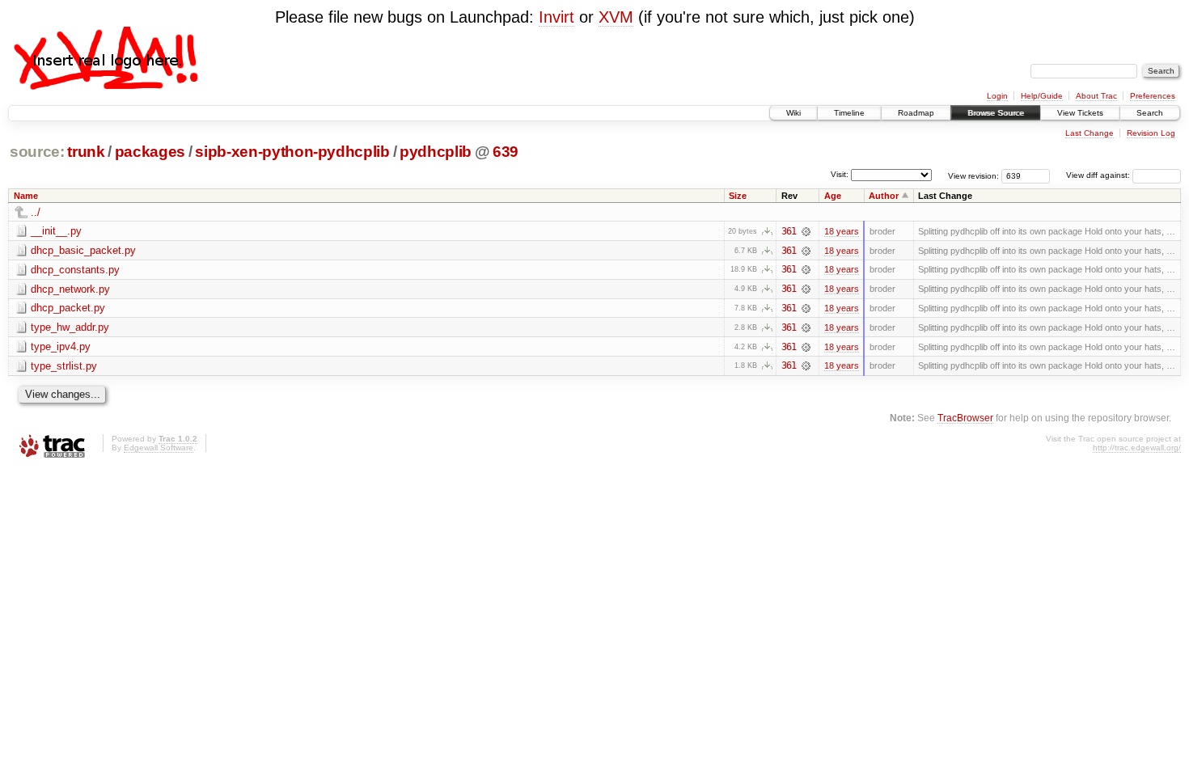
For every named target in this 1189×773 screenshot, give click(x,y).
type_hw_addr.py (70, 327)
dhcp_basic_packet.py (83, 250)
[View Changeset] (806, 231)
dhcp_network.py (70, 289)
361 (788, 231)
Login (997, 95)
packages (150, 151)
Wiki (793, 112)
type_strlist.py (64, 366)
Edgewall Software (158, 447)
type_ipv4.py (61, 346)
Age (832, 196)
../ (35, 212)
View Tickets (1080, 112)
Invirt (556, 17)
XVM (616, 17)
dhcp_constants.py (75, 270)
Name (26, 196)
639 (505, 151)
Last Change (1089, 133)
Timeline (849, 112)
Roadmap (916, 112)
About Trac (1096, 95)
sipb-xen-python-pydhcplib (292, 151)
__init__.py (56, 231)
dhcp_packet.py (68, 308)
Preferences (1152, 95)
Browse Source (995, 112)
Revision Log (1151, 133)
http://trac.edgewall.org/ (1137, 447)
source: (37, 151)
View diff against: (1099, 175)
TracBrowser (965, 417)
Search (1149, 112)
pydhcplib (436, 151)
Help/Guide (1042, 95)
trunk (85, 151)
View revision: (973, 175)
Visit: (839, 174)
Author (884, 196)
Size (738, 196)
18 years (841, 231)
